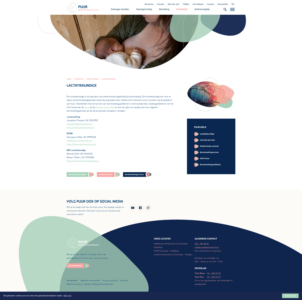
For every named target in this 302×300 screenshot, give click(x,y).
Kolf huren (204, 158)
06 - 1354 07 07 (214, 277)
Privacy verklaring (109, 280)
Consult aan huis (207, 140)
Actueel (160, 4)
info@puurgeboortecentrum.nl (207, 247)
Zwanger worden (120, 9)
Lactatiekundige (207, 134)
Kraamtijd (181, 9)
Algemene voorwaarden (90, 280)
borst (86, 107)
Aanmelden (223, 4)
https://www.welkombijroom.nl (81, 144)
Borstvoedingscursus (209, 152)
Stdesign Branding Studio (102, 284)
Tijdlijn (186, 4)
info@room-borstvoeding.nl (79, 140)
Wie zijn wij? (173, 4)
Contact (210, 4)
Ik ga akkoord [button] (290, 296)
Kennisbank (198, 4)
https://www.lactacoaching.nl (80, 127)
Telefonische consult (209, 146)
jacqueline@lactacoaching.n (79, 123)
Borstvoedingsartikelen (210, 164)
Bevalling (164, 9)
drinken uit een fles (105, 107)
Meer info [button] (67, 296)
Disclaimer (124, 280)
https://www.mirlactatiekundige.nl (83, 160)
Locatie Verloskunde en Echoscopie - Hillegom (173, 254)
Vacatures (149, 4)
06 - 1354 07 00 (214, 273)
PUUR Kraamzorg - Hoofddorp (166, 251)
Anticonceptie (202, 9)
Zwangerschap (144, 9)
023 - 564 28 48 (202, 243)
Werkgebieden (72, 280)
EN (233, 4)
